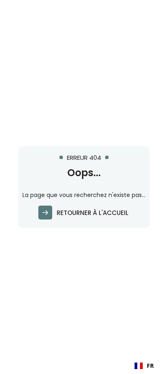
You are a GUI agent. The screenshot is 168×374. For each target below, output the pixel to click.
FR (150, 366)
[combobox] (144, 366)
